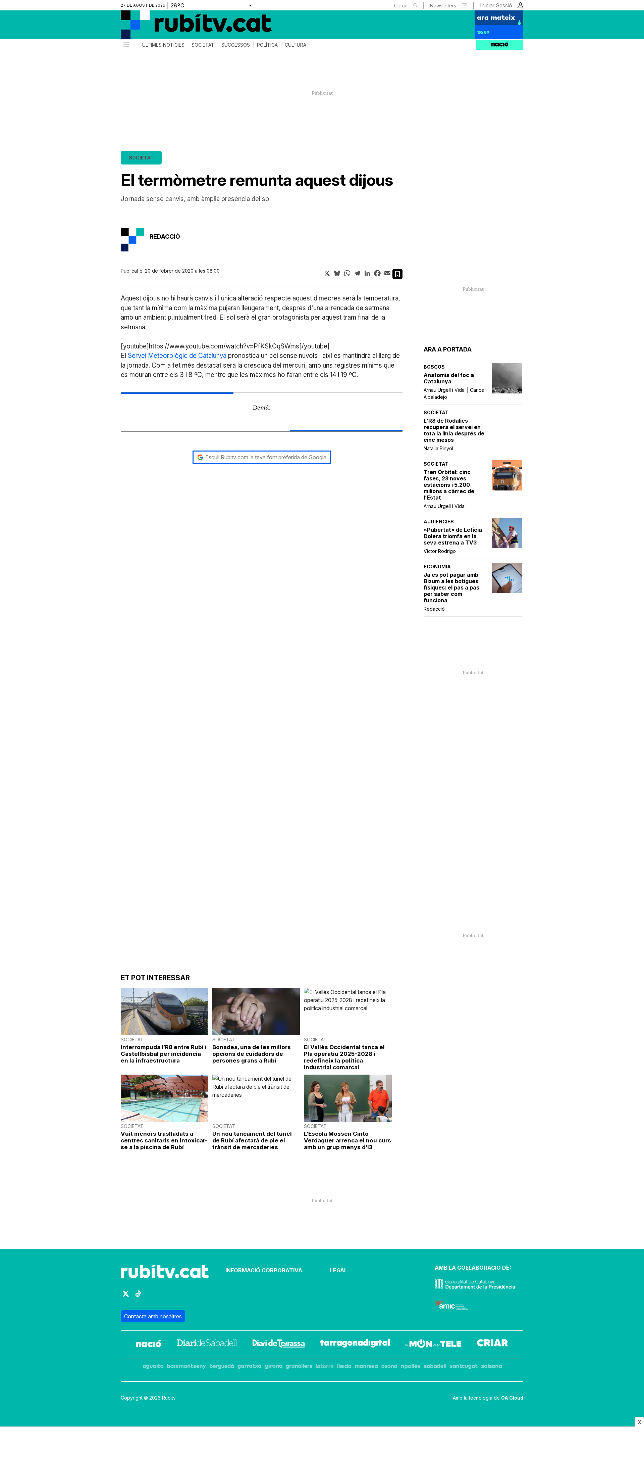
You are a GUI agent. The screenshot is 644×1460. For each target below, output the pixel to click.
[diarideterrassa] (278, 1344)
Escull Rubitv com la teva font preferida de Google (265, 457)
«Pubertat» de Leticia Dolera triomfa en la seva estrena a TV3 (453, 536)
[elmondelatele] (433, 1344)
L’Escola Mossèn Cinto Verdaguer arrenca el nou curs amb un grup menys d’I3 (347, 1140)
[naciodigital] (148, 1344)
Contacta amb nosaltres (153, 1316)
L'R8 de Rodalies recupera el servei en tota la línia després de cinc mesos (454, 430)
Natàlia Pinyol (438, 448)
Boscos (434, 367)
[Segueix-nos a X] (126, 1297)
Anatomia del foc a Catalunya (449, 378)
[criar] (492, 1344)
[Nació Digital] (186, 27)
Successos (235, 45)
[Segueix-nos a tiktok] (138, 1297)
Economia (437, 566)
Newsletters (443, 5)
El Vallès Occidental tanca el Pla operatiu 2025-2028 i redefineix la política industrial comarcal (344, 1057)
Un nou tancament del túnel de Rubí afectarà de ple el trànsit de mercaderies (252, 1140)
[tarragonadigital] (355, 1344)
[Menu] (126, 45)
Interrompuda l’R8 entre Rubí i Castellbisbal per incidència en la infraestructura (164, 1054)
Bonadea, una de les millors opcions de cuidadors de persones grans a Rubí (251, 1054)
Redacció (434, 609)
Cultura (295, 45)
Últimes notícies (163, 45)
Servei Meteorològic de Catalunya (177, 356)
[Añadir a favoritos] (397, 274)
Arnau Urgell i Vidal (445, 506)
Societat (203, 45)
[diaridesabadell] (207, 1344)
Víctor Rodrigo (440, 551)
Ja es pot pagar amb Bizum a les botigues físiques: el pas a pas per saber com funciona (451, 588)
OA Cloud (512, 1398)
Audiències (439, 521)
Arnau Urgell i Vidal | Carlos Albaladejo (454, 393)
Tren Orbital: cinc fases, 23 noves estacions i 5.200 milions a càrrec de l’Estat (449, 485)
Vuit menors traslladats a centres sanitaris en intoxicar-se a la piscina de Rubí (164, 1140)
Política (267, 45)
